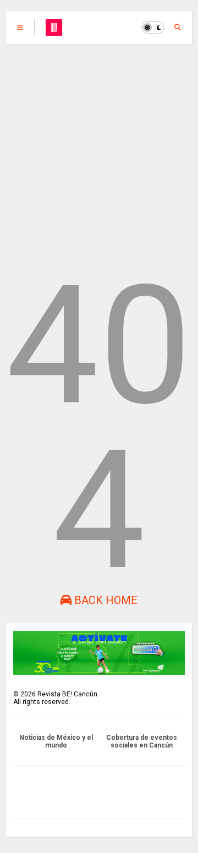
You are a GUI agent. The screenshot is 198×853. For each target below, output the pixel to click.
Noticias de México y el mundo (56, 741)
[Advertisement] (99, 148)
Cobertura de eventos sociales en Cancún (141, 741)
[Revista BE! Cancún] (54, 31)
